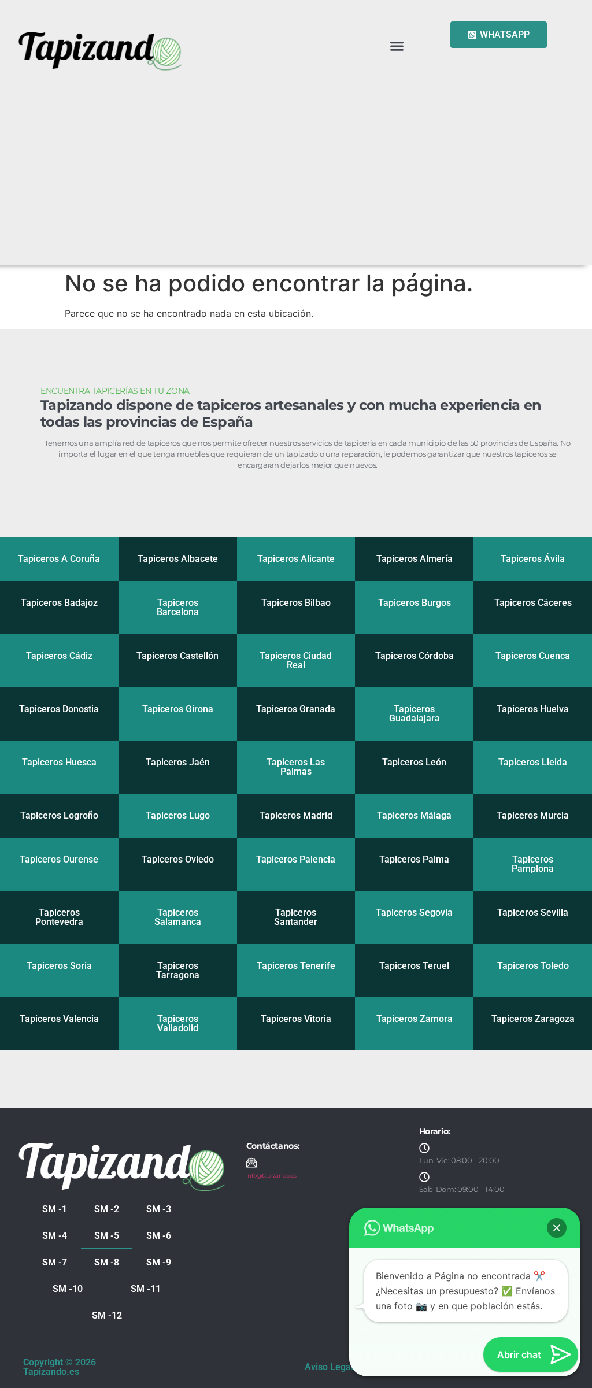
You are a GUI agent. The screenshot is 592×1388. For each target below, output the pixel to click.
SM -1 (54, 1209)
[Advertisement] (296, 161)
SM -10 (68, 1288)
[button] (397, 46)
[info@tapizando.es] (251, 1162)
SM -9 (158, 1262)
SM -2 (106, 1209)
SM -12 (107, 1315)
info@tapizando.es (271, 1175)
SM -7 (54, 1262)
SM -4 (54, 1235)
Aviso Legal (329, 1366)
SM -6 (158, 1235)
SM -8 (106, 1262)
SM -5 (106, 1235)
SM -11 (146, 1288)
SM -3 (158, 1209)
